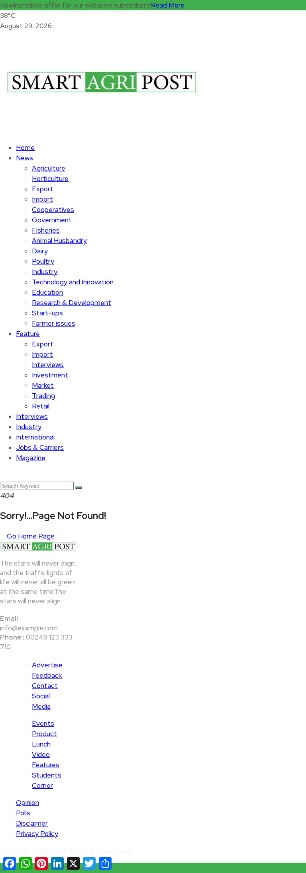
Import (42, 199)
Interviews (48, 364)
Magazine (30, 457)
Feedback (47, 675)
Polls (23, 813)
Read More (167, 5)
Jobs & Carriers (40, 447)
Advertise (47, 665)
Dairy (40, 251)
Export (42, 189)
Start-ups (47, 313)
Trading (43, 395)
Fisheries (46, 230)
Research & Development (71, 302)
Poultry (43, 261)
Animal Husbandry (59, 240)
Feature (28, 333)
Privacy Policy (37, 833)
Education (47, 292)
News (24, 158)
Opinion (27, 802)
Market (43, 385)
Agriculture (48, 168)
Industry (44, 271)
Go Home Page (30, 536)
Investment (50, 375)
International (35, 437)
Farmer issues (53, 323)
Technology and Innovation (73, 282)
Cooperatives (53, 209)
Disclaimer (32, 823)
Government (52, 220)
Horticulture (50, 178)
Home (25, 147)
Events (43, 723)
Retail (40, 406)
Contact (45, 685)
